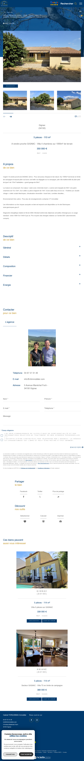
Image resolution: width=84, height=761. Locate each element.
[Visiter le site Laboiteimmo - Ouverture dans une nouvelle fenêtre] (42, 756)
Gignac (31, 15)
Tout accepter (26, 754)
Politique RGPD (57, 752)
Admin (45, 752)
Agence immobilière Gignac (12, 15)
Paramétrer (10, 754)
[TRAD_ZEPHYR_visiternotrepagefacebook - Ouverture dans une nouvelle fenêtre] (31, 720)
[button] (10, 116)
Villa (36, 15)
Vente (25, 15)
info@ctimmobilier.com (34, 379)
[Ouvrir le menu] (80, 3)
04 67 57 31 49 (31, 373)
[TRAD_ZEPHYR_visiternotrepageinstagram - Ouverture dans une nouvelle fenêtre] (37, 720)
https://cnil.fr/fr (29, 460)
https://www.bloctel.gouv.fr (43, 463)
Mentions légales (38, 752)
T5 (40, 15)
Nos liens (50, 752)
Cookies (65, 752)
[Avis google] (54, 5)
